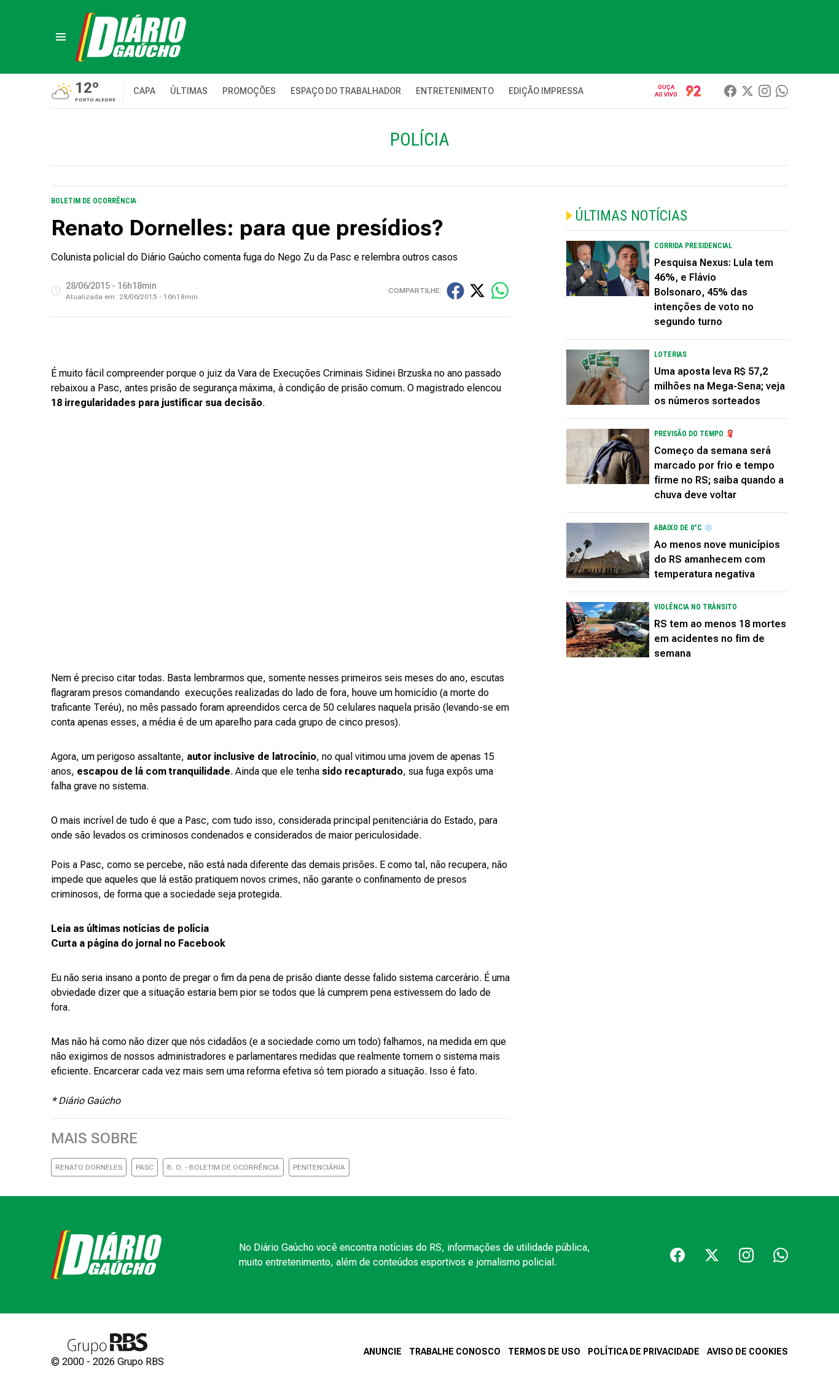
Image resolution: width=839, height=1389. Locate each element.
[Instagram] (765, 91)
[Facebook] (730, 91)
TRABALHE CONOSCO (455, 1351)
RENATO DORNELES (88, 1167)
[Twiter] (747, 91)
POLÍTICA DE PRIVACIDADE (644, 1351)
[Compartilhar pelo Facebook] (455, 291)
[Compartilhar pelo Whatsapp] (500, 290)
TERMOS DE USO (544, 1351)
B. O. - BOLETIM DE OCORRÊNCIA (223, 1167)
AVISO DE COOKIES (747, 1351)
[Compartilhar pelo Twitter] (477, 291)
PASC (145, 1167)
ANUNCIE (383, 1351)
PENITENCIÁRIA (319, 1167)
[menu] (60, 36)
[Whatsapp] (782, 91)
